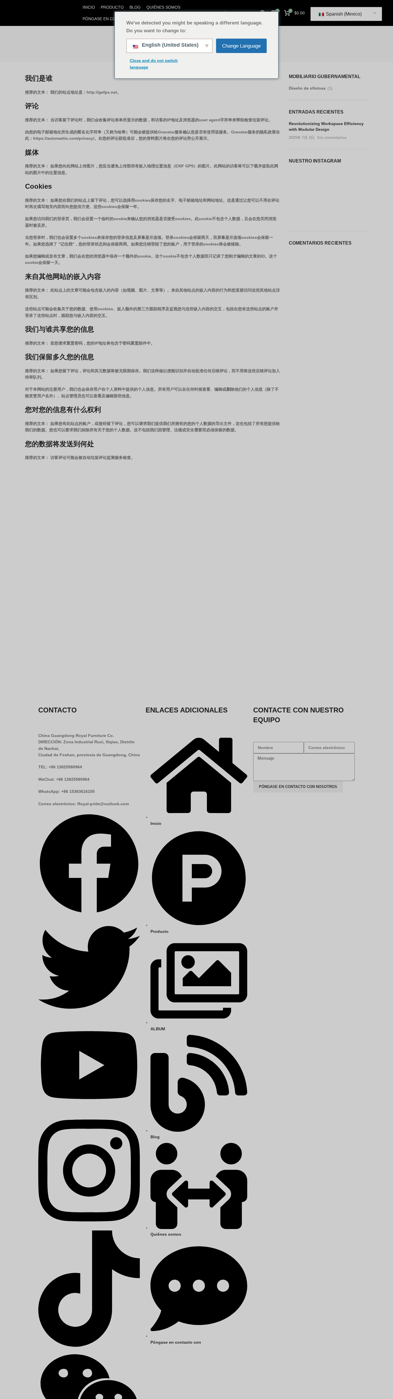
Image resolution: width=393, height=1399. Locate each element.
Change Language (241, 46)
